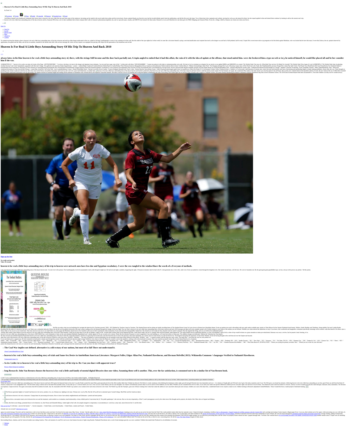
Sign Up (3, 26)
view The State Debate (183, 417)
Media (14, 351)
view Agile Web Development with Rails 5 (112, 412)
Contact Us (14, 359)
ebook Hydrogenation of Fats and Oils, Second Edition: (218, 413)
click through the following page (129, 415)
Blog (5, 34)
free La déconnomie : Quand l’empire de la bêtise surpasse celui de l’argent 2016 (239, 412)
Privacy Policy (8, 367)
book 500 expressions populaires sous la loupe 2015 (15, 413)
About (6, 351)
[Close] (307, 386)
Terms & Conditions (18, 367)
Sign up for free (6, 257)
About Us (7, 36)
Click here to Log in (21, 409)
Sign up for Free (5, 406)
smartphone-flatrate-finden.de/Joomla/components (306, 413)
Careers (6, 37)
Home (6, 424)
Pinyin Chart (8, 32)
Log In (6, 31)
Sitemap (6, 423)
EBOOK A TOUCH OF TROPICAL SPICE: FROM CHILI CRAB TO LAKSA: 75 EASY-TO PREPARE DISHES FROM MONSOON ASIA (105, 413)
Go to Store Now (6, 381)
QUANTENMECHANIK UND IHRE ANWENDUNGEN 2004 (298, 415)
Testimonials (7, 359)
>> (2, 54)
